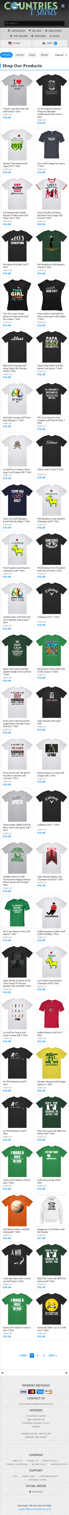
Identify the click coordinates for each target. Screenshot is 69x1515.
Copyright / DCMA (37, 1479)
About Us (17, 1460)
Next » (53, 1355)
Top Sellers (20, 36)
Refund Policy (39, 1464)
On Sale (37, 30)
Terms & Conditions (17, 1464)
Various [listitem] (20, 54)
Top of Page (66, 1373)
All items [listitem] (6, 54)
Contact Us (32, 1460)
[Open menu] (63, 6)
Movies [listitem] (44, 54)
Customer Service (48, 1476)
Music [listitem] (32, 54)
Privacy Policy (50, 1460)
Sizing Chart (28, 1476)
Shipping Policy (59, 1464)
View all (59, 55)
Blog (56, 36)
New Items (54, 30)
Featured (40, 36)
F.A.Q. (15, 1476)
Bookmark (37, 1491)
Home (2, 1373)
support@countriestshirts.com (35, 1509)
